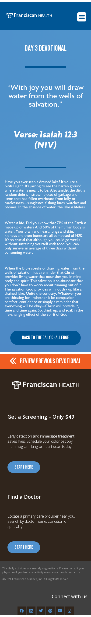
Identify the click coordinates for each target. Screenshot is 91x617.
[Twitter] (41, 610)
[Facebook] (22, 610)
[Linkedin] (31, 610)
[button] (81, 16)
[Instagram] (69, 610)
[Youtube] (60, 610)
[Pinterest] (50, 610)
